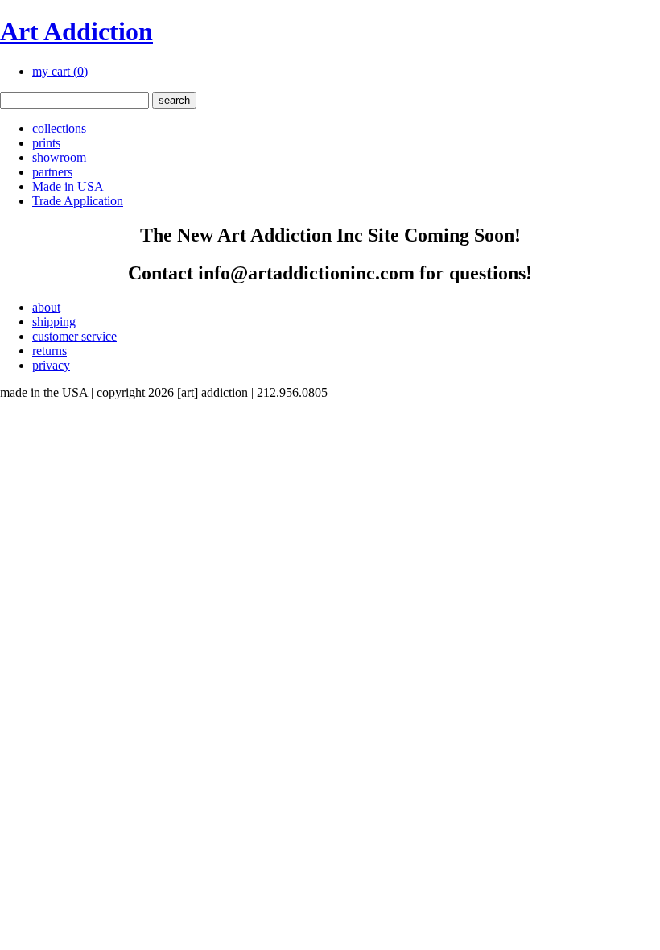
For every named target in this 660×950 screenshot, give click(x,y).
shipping (54, 321)
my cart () (60, 71)
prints (46, 143)
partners (52, 172)
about (46, 307)
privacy (51, 365)
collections (59, 128)
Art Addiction (76, 31)
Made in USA (68, 186)
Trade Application (77, 201)
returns (49, 350)
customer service (74, 336)
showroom (59, 157)
